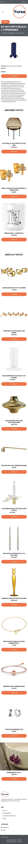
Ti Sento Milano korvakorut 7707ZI (14, 729)
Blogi (4, 818)
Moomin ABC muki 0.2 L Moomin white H (14, 233)
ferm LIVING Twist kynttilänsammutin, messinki (14, 465)
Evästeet (19, 840)
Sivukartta (19, 841)
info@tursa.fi (24, 1)
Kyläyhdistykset (7, 813)
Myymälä (5, 22)
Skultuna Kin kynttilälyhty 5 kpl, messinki (14, 288)
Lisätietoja (14, 76)
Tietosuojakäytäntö (11, 841)
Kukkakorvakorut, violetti (14, 772)
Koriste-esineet (11, 66)
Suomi (3, 1)
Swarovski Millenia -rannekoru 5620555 (14, 686)
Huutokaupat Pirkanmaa (9, 815)
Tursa (4, 810)
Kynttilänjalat (18, 66)
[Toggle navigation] (2, 12)
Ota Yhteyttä (13, 840)
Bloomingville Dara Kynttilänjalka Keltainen (14, 598)
